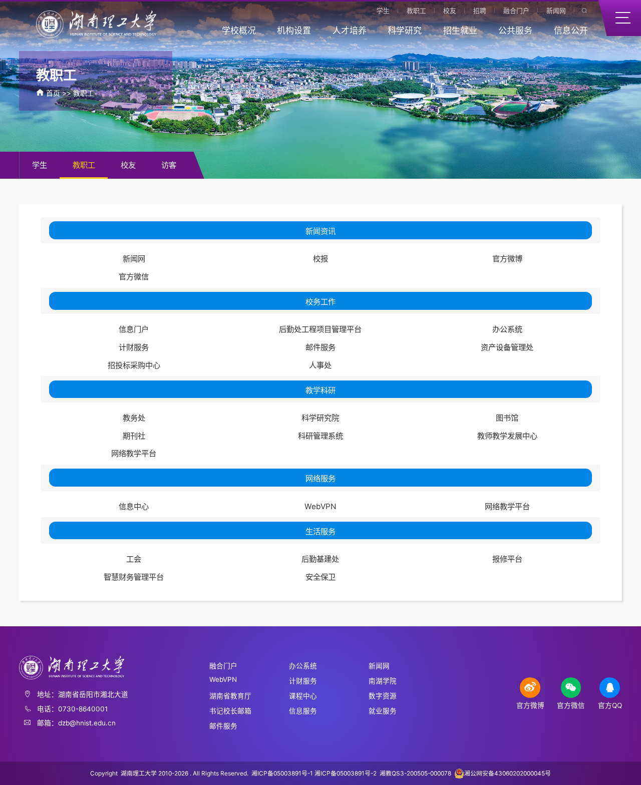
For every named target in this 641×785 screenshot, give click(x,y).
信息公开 (571, 31)
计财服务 (134, 347)
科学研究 (405, 31)
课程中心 (303, 696)
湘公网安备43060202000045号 (507, 773)
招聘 (479, 11)
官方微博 (507, 258)
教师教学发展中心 (507, 436)
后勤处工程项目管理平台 (320, 329)
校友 (449, 11)
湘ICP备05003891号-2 (346, 773)
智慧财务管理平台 (134, 577)
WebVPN (320, 506)
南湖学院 (383, 681)
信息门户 (134, 329)
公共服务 (515, 31)
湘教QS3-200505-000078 (415, 773)
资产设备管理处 (507, 347)
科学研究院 (320, 418)
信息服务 (303, 711)
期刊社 (134, 436)
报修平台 (507, 559)
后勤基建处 (320, 559)
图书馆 (507, 418)
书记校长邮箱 (230, 711)
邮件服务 (320, 347)
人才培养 (350, 31)
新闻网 (556, 11)
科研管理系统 (320, 436)
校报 (320, 258)
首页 (53, 93)
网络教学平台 (133, 453)
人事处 (320, 365)
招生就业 (460, 31)
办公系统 (507, 329)
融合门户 (516, 11)
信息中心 (134, 506)
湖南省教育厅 (230, 696)
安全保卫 (320, 577)
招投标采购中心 (134, 365)
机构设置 (294, 31)
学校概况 (239, 31)
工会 (133, 559)
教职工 (416, 11)
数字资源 (383, 696)
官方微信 (134, 276)
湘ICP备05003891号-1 (282, 773)
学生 (383, 11)
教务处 (134, 418)
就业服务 (383, 711)
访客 (168, 165)
